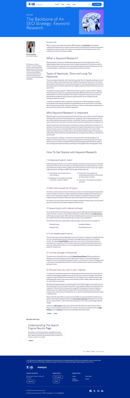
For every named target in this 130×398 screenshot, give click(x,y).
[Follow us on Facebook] (90, 391)
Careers (74, 376)
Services (57, 4)
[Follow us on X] (94, 391)
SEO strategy (57, 306)
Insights (68, 4)
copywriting (86, 45)
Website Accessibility (75, 379)
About (74, 4)
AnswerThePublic (63, 241)
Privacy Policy (88, 376)
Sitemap (87, 379)
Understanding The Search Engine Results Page (43, 327)
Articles (93, 351)
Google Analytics (97, 214)
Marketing (49, 313)
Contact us (59, 310)
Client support (57, 377)
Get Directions (50, 393)
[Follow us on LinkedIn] (102, 391)
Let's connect (97, 4)
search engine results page (80, 299)
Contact (56, 381)
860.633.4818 (61, 393)
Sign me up (30, 381)
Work (63, 4)
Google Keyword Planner (80, 256)
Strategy (55, 313)
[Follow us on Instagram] (98, 391)
